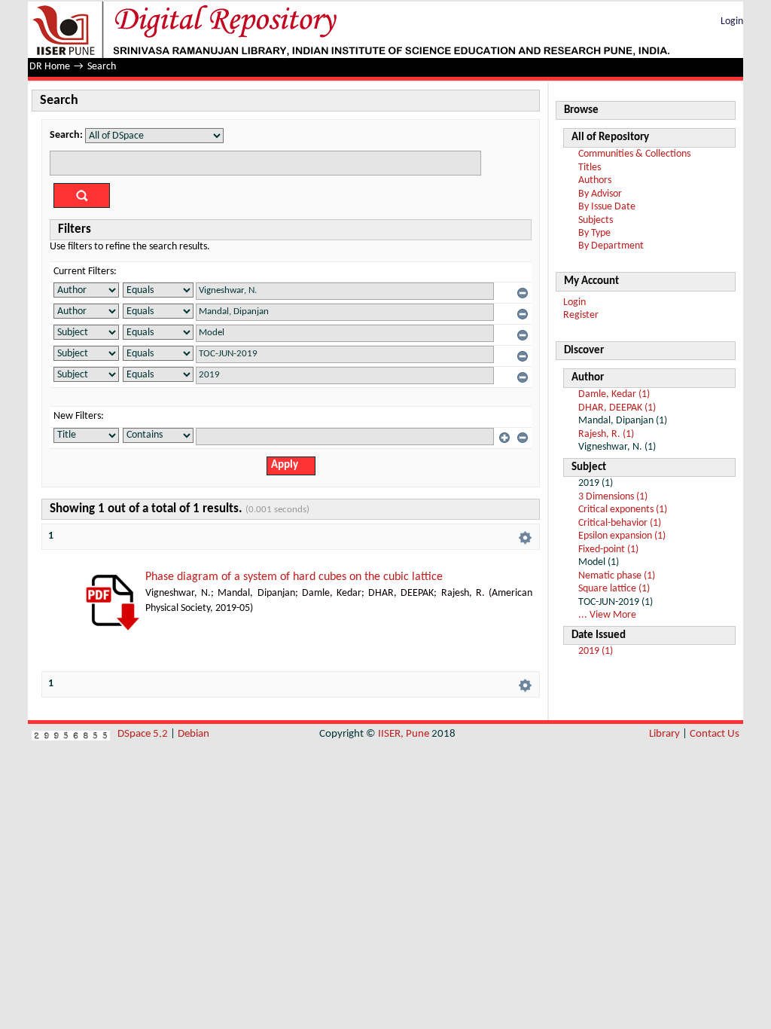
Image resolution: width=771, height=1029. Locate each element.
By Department (611, 246)
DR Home (49, 67)
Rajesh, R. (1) (606, 434)
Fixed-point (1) (608, 549)
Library (664, 734)
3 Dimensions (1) (613, 497)
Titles (589, 168)
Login (732, 21)
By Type (594, 233)
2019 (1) (595, 651)
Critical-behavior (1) (619, 523)
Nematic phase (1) (616, 576)
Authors (594, 180)
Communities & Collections (634, 154)
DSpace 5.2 (143, 734)
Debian (193, 734)
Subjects (595, 220)
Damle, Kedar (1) (614, 394)
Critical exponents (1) (622, 509)
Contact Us (714, 734)
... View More (607, 615)
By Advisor (600, 194)
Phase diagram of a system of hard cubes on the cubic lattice (294, 577)
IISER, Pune (403, 734)
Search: (66, 135)
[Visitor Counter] (71, 734)
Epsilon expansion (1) (622, 536)
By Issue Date (606, 207)
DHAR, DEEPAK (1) (617, 408)
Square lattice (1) (614, 589)
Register (581, 315)
